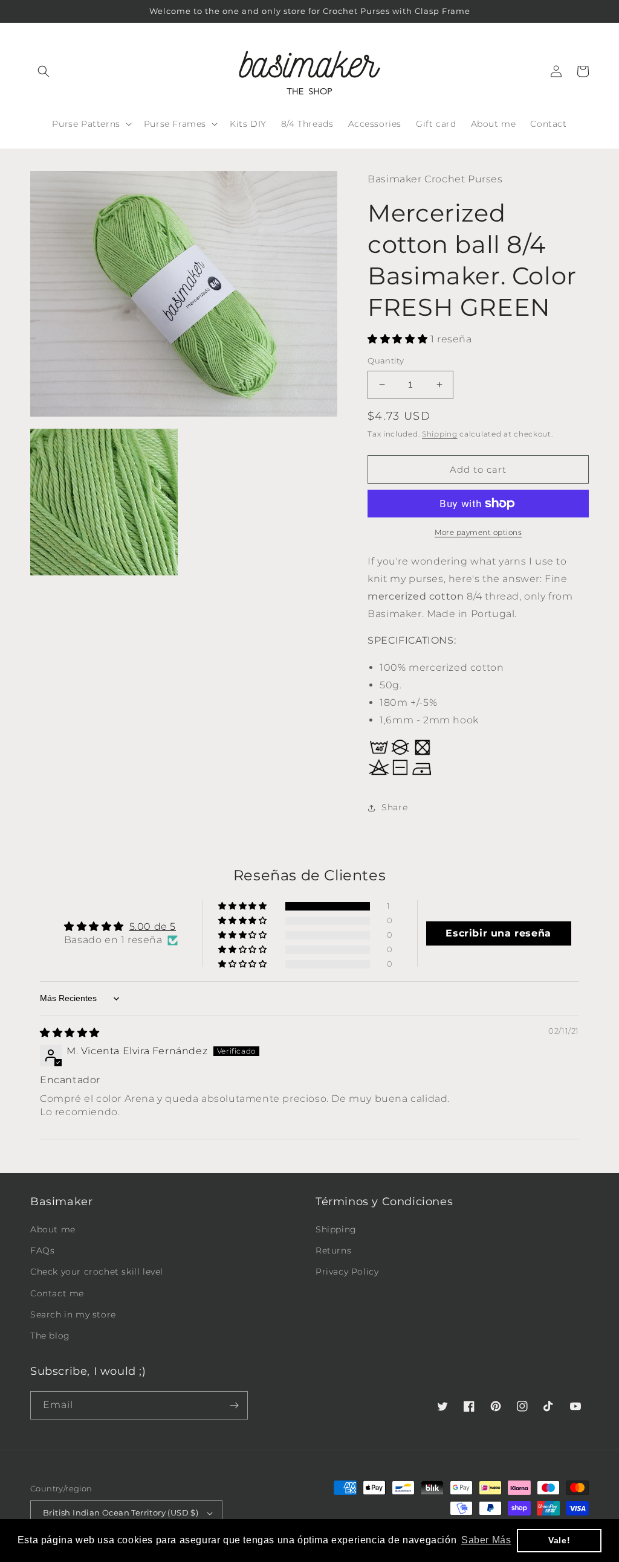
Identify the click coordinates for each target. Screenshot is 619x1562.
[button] (43, 71)
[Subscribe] (234, 1405)
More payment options (478, 532)
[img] (70, 1033)
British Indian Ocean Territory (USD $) (120, 1512)
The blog (50, 1335)
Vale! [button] (559, 1540)
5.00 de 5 (152, 926)
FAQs (42, 1250)
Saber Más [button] (486, 1540)
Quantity (386, 360)
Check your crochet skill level (96, 1271)
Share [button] (394, 807)
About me (53, 1229)
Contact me (57, 1293)
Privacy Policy (347, 1271)
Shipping (440, 433)
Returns (333, 1250)
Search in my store (73, 1314)
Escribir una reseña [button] (498, 933)
